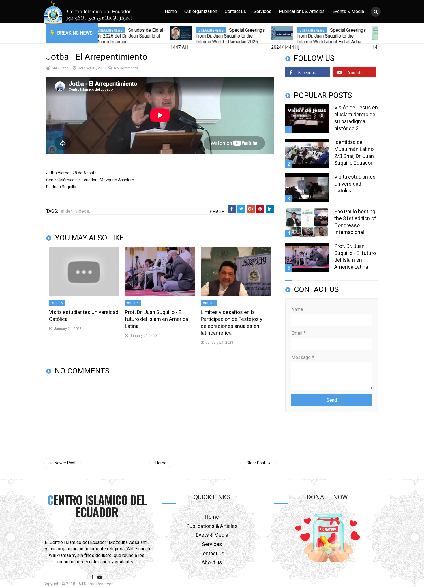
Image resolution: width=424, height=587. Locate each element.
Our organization (200, 11)
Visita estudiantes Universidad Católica (83, 315)
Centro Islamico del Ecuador (96, 505)
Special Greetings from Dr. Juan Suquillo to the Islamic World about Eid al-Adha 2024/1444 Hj (301, 38)
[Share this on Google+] (251, 209)
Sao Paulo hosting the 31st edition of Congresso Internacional (355, 221)
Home (171, 11)
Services (262, 11)
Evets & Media (212, 535)
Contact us (235, 11)
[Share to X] (241, 209)
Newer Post (65, 463)
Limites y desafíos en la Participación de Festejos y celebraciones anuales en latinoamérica (231, 322)
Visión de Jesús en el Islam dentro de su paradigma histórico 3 (356, 117)
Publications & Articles (302, 11)
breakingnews (193, 30)
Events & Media (348, 11)
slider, (67, 211)
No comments (126, 68)
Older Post (255, 463)
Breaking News (75, 33)
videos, (82, 211)
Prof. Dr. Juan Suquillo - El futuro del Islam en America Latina (156, 319)
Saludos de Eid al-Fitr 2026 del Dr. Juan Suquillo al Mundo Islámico (112, 35)
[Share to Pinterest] (260, 209)
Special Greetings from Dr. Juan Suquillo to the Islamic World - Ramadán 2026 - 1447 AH (200, 38)
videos (57, 302)
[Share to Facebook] (232, 209)
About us (212, 562)
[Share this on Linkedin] (270, 209)
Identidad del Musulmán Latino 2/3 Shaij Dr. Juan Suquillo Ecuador (354, 152)
